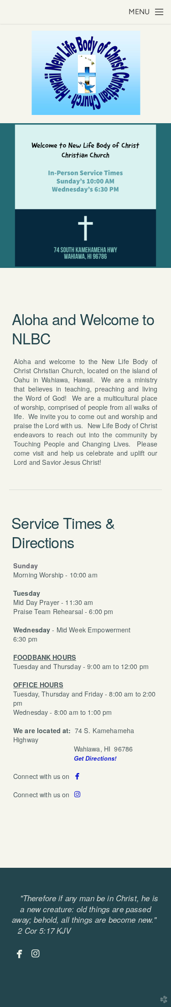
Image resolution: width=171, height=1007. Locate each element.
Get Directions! (95, 758)
